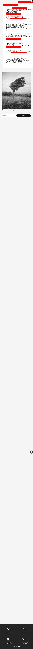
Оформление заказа (25, 62)
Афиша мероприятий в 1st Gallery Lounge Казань (15, 17)
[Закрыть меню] (10, 5)
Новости (21, 60)
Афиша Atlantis (20, 16)
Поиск (23, 115)
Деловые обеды (9, 25)
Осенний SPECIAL (9, 61)
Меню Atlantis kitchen (10, 45)
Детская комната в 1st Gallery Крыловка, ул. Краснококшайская (20, 9)
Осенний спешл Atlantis (17, 61)
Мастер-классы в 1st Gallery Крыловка (15, 10)
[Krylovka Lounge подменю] (19, 8)
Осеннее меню (26, 60)
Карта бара (8, 34)
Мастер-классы (20, 36)
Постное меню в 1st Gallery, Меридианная (15, 43)
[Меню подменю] (13, 39)
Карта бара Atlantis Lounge (25, 34)
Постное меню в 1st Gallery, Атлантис (15, 50)
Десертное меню (9, 27)
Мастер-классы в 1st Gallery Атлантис (15, 15)
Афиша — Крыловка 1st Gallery (12, 16)
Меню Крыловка (14, 51)
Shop (14, 11)
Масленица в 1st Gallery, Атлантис (14, 49)
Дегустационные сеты (28, 24)
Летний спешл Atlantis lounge (11, 36)
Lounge (7, 11)
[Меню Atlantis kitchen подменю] (13, 47)
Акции (16, 11)
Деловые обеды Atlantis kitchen (18, 25)
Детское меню (29, 28)
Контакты (13, 35)
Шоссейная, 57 (9, 642)
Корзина (17, 35)
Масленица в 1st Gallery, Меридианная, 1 (15, 42)
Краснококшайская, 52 (24, 642)
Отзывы (19, 62)
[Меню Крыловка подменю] (19, 52)
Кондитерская (9, 35)
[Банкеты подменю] (17, 18)
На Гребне (29, 51)
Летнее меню (23, 35)
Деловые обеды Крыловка (23, 26)
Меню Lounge (8, 51)
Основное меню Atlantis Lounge (12, 62)
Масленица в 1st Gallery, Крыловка (19, 57)
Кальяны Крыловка (28, 33)
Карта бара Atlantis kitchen (15, 34)
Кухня (20, 35)
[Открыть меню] (25, 2)
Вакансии (27, 18)
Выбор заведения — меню (11, 23)
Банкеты (8, 18)
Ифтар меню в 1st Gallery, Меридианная (15, 41)
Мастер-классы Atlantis (27, 36)
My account (11, 11)
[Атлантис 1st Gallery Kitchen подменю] (13, 14)
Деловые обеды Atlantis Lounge (12, 26)
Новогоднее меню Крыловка (18, 59)
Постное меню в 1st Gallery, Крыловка (20, 58)
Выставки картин (9, 24)
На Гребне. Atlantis (9, 59)
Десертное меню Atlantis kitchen (19, 27)
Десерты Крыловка (22, 28)
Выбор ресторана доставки (21, 23)
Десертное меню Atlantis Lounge (12, 28)
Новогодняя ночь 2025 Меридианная (13, 60)
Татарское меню (11, 44)
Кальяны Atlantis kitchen (10, 33)
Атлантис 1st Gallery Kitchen (11, 12)
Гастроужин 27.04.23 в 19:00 (18, 24)
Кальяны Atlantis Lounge (19, 33)
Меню (7, 37)
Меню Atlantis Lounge (26, 45)
